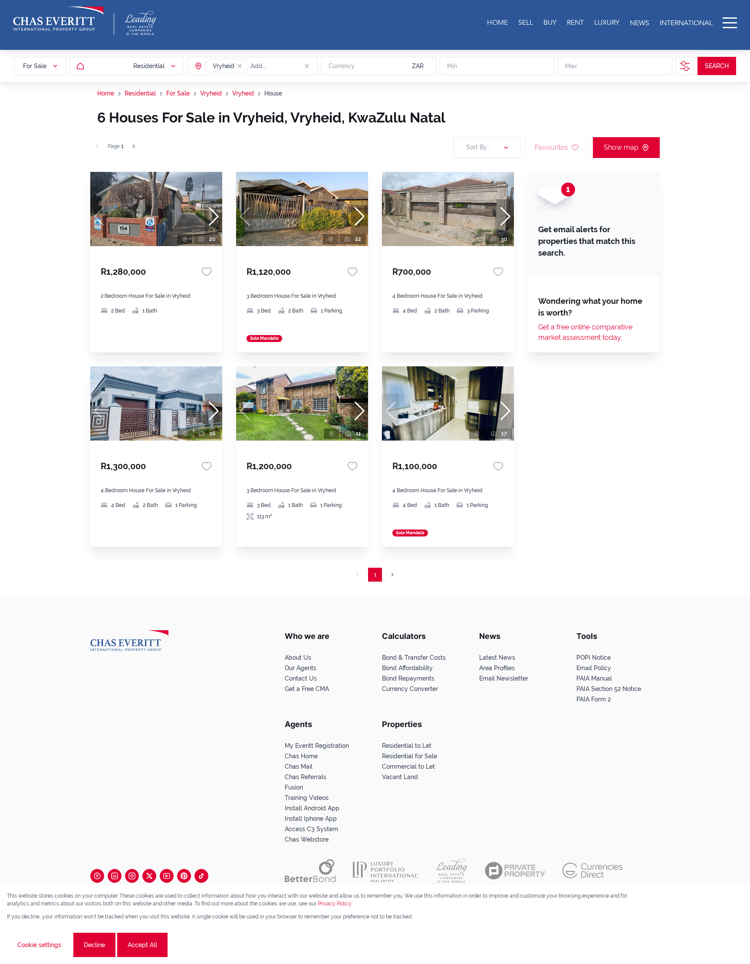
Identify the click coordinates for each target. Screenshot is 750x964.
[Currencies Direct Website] (592, 870)
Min (452, 66)
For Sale (178, 93)
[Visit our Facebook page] (97, 876)
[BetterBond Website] (310, 870)
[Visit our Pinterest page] (184, 876)
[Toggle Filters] (685, 66)
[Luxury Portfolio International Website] (385, 871)
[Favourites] (206, 271)
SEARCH (717, 66)
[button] (239, 66)
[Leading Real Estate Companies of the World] (140, 23)
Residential (140, 93)
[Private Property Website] (515, 870)
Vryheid (211, 93)
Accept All (142, 944)
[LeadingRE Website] (451, 871)
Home (105, 93)
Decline (94, 944)
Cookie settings (39, 944)
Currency (342, 66)
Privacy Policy (335, 904)
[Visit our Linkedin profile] (115, 876)
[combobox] (283, 66)
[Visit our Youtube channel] (167, 876)
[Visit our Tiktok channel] (201, 876)
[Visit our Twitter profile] (149, 876)
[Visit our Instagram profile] (132, 876)
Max (571, 66)
